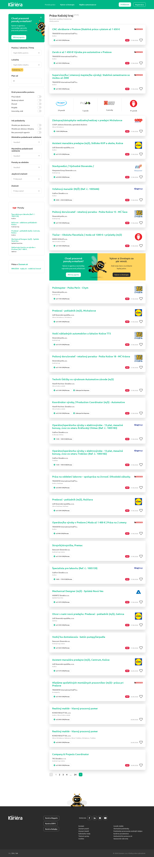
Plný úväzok (15, 97)
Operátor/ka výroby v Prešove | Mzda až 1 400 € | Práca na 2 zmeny (89, 522)
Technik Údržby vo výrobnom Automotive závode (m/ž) (83, 379)
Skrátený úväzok (17, 100)
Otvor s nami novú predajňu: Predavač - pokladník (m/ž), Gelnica (88, 613)
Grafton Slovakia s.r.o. (60, 193)
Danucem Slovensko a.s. (61, 550)
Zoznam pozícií (83, 829)
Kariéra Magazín (51, 818)
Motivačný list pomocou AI (122, 836)
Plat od (14, 76)
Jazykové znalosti (19, 174)
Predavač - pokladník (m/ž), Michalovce (74, 310)
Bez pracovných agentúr (20, 132)
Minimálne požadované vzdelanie (26, 137)
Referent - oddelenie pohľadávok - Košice (24, 223)
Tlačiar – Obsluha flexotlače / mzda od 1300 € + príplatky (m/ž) (87, 234)
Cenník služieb (118, 826)
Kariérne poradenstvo (121, 834)
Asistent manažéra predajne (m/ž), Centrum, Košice (80, 659)
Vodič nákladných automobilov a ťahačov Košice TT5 (81, 333)
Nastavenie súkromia (120, 839)
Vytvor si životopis (67, 4)
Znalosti (15, 186)
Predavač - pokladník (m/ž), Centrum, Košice (25, 232)
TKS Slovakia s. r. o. (59, 758)
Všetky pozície (54, 21)
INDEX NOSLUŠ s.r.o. (59, 239)
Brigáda (14, 107)
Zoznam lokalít (83, 831)
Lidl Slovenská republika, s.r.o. (63, 147)
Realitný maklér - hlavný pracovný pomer (75, 708)
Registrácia (139, 4)
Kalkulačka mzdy (84, 834)
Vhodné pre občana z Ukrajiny (22, 129)
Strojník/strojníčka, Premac (67, 545)
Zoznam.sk (23, 264)
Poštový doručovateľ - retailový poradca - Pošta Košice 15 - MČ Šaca (89, 211)
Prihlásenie (125, 4)
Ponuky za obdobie (20, 162)
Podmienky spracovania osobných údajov (127, 831)
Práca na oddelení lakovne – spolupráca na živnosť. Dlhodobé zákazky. (91, 476)
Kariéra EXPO (50, 823)
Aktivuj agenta (18, 37)
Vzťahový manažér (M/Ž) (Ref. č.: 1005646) (75, 188)
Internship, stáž (17, 111)
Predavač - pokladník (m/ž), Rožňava (72, 499)
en (13, 853)
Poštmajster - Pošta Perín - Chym (70, 287)
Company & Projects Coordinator (70, 754)
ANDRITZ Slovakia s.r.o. (60, 595)
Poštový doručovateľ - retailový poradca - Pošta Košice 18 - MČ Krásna (91, 356)
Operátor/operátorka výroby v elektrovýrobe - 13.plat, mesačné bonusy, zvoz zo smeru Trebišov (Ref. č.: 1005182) (87, 452)
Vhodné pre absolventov (20, 125)
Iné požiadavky (18, 120)
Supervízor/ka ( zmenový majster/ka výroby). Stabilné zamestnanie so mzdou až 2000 (91, 76)
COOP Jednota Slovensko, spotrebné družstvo (69, 124)
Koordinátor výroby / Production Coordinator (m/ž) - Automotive (88, 402)
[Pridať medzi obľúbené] (141, 40)
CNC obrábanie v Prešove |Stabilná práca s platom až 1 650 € (86, 29)
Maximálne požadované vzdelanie (22, 149)
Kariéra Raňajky (51, 829)
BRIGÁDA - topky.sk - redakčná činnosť (26, 269)
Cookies (81, 839)
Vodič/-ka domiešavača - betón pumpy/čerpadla (78, 636)
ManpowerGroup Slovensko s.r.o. (64, 170)
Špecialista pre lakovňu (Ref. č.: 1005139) (23, 215)
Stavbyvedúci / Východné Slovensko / (73, 166)
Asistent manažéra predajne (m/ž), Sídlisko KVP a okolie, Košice (87, 143)
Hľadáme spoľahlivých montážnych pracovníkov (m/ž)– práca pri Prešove (88, 684)
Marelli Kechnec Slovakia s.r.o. (63, 384)
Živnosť (14, 104)
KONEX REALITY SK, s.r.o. (61, 713)
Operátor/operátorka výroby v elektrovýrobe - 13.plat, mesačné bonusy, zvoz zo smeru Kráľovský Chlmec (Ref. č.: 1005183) (87, 426)
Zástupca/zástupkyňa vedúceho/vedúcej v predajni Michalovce (87, 120)
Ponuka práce (50, 4)
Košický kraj (67, 19)
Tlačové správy (83, 836)
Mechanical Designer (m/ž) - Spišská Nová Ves (25, 240)
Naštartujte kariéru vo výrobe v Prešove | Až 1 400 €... (23, 248)
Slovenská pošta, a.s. (59, 216)
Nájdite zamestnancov (87, 4)
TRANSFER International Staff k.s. (64, 33)
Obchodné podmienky (121, 829)
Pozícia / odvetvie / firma (22, 48)
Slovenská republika (55, 19)
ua (17, 853)
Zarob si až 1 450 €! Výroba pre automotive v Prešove (82, 52)
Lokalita (15, 59)
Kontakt (81, 826)
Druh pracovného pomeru (22, 92)
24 (75, 774)
